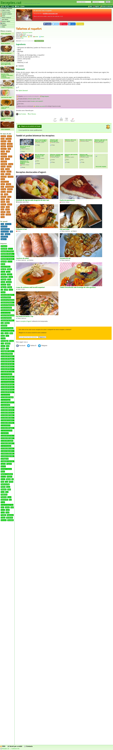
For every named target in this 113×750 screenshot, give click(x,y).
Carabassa (9, 274)
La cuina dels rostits (7, 448)
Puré (8, 202)
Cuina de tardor (6, 308)
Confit (7, 151)
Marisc (3, 471)
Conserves (4, 156)
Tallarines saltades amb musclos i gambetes (56, 155)
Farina (2, 336)
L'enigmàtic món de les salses (10, 351)
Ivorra (7, 348)
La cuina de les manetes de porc (11, 379)
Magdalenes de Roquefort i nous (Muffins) (24, 162)
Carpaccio (3, 149)
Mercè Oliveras (32, 114)
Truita (2, 217)
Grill (2, 234)
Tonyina (2, 512)
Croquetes (3, 161)
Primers (9, 497)
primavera (24, 36)
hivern (42, 36)
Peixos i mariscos (6, 17)
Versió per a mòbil (15, 746)
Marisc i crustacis (6, 474)
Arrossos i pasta (6, 12)
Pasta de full (5, 484)
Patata (8, 487)
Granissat (10, 176)
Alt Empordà (4, 246)
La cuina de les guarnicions (10, 377)
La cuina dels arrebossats (9, 410)
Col (2, 289)
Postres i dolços (6, 21)
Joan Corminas (22, 114)
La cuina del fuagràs (5, 400)
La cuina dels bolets (7, 415)
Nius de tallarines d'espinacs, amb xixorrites (40, 156)
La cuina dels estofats (8, 423)
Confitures (3, 154)
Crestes (7, 159)
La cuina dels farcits (5, 425)
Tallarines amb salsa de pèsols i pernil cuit (100, 140)
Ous (2, 482)
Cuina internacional (7, 315)
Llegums (9, 464)
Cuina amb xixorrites (8, 295)
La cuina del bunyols (5, 394)
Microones (8, 224)
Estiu (2, 333)
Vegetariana (10, 515)
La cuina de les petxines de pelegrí (12, 384)
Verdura (3, 517)
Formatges (4, 341)
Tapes (2, 214)
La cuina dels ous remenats (8, 435)
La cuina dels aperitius (8, 407)
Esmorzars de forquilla (7, 328)
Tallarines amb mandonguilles (54, 140)
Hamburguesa (4, 181)
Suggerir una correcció (72, 121)
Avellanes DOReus (5, 266)
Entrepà (11, 164)
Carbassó (10, 277)
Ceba (8, 284)
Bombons (8, 139)
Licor (2, 186)
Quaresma (4, 500)
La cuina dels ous (4, 433)
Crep (2, 159)
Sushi (8, 212)
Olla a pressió (4, 231)
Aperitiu (9, 136)
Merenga (3, 189)
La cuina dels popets (7, 441)
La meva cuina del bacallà (9, 453)
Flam (2, 169)
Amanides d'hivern (7, 251)
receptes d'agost (25, 321)
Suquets (3, 510)
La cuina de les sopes (8, 389)
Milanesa (10, 189)
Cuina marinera (6, 318)
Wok (11, 231)
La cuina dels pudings (6, 446)
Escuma (3, 166)
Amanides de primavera (9, 254)
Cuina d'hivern (6, 297)
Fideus (7, 336)
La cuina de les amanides (9, 364)
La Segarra (4, 459)
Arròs (3, 264)
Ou (12, 479)
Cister (9, 287)
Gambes (3, 346)
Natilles (9, 191)
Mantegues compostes (6, 469)
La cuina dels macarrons (6, 430)
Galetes (9, 171)
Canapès (3, 146)
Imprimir (61, 120)
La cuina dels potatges (8, 443)
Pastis (3, 487)
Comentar (66, 120)
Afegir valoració (39, 40)
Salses (3, 23)
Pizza (7, 199)
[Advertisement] (64, 362)
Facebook (22, 345)
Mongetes (9, 476)
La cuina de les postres (8, 387)
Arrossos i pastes (27, 32)
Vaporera (7, 234)
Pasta (9, 197)
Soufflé (3, 212)
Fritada (7, 169)
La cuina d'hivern (6, 354)
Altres (3, 27)
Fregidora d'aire (5, 229)
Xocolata (10, 520)
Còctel (2, 151)
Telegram (44, 345)
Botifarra (3, 272)
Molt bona (3, 476)
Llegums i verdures (7, 14)
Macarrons (3, 466)
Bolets (9, 269)
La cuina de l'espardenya (9, 356)
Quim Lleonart (23, 90)
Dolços (7, 323)
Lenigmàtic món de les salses (10, 461)
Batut (2, 139)
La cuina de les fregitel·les (6, 374)
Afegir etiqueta (45, 96)
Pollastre (4, 494)
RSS (3, 746)
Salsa (7, 207)
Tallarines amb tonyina (86, 140)
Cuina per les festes (7, 320)
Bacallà (3, 269)
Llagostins (3, 464)
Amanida (3, 136)
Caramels (9, 146)
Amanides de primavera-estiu (7, 256)
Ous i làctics (5, 19)
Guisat (2, 179)
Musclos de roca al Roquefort (25, 147)
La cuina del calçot (7, 397)
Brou (9, 141)
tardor (36, 36)
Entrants (4, 325)
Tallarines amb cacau (70, 140)
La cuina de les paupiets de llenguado (9, 382)
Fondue (3, 171)
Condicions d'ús (15, 748)
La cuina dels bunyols (8, 418)
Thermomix (4, 226)
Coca (9, 149)
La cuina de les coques (8, 366)
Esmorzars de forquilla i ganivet (8, 330)
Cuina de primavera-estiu (9, 302)
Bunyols (3, 144)
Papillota (3, 197)
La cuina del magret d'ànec (8, 402)
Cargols (3, 279)
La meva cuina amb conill (8, 451)
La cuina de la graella (8, 359)
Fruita (2, 343)
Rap (10, 499)
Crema (10, 156)
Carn (9, 279)
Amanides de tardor (7, 259)
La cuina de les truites (8, 392)
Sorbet (7, 209)
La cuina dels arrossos (8, 412)
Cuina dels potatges (5, 313)
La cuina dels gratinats (8, 428)
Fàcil (11, 333)
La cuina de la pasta (7, 361)
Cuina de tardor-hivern (8, 310)
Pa (1, 194)
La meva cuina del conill (9, 456)
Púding (3, 202)
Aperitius (10, 261)
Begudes (4, 25)
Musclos (3, 479)
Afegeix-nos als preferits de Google (30, 126)
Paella (6, 194)
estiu (30, 36)
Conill (6, 290)
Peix (9, 489)
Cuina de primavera (7, 300)
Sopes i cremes (6, 10)
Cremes (3, 292)
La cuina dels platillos (8, 438)
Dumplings (4, 164)
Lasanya (8, 184)
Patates (3, 489)
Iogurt (2, 184)
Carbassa (4, 277)
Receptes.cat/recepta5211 (37, 101)
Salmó (2, 507)
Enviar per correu (55, 121)
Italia (2, 348)
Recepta (3, 502)
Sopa (2, 209)
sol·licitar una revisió (40, 106)
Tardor (7, 510)
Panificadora (4, 236)
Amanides (10, 249)
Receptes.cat (11, 3)
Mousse (3, 191)
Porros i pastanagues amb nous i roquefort (41, 140)
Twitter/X (33, 345)
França (11, 341)
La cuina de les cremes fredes (9, 372)
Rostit (2, 207)
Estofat (9, 166)
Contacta (29, 746)
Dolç (2, 323)
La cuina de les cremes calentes (11, 369)
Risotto (10, 204)
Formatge (3, 338)
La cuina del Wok (5, 405)
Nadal (8, 479)
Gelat (2, 174)
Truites (3, 515)
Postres (3, 497)
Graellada (3, 176)
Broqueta (3, 141)
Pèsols (2, 492)
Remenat (3, 204)
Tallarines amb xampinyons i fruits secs (86, 155)
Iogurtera (3, 239)
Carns (3, 15)
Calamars (8, 272)
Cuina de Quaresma (7, 305)
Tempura (8, 214)
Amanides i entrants (7, 8)
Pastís (2, 199)
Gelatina (8, 174)
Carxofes (3, 284)
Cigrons (3, 287)
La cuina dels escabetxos (7, 420)
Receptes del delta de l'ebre (7, 505)
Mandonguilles (9, 186)
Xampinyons (3, 520)
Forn (2, 224)
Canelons (9, 144)
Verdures (10, 517)
